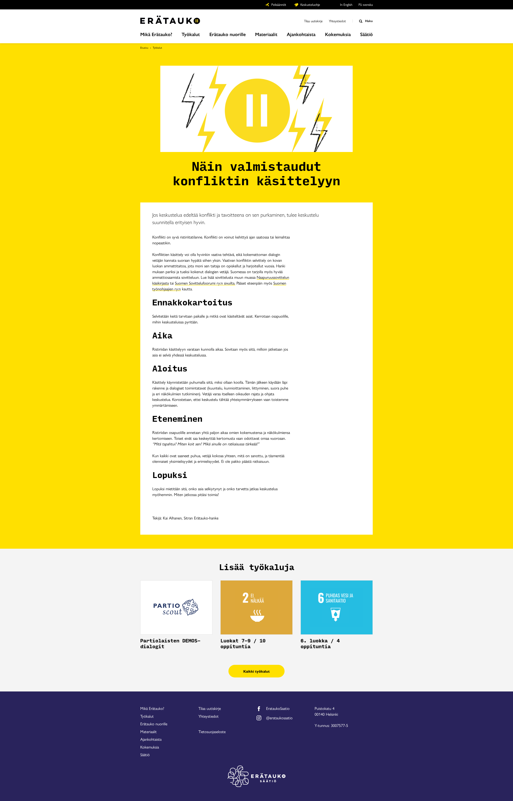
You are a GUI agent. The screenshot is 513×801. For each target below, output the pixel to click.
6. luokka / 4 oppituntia (320, 644)
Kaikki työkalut (256, 671)
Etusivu (144, 47)
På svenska (365, 4)
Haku (368, 20)
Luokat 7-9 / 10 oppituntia (243, 644)
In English (346, 4)
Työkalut (157, 47)
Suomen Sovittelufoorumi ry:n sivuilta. (205, 283)
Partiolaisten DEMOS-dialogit (170, 644)
